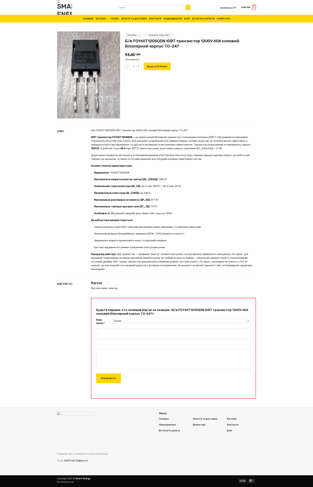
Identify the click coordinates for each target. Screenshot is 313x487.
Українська (226, 8)
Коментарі (223, 18)
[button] (248, 7)
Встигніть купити (203, 18)
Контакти (155, 18)
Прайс (115, 18)
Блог (187, 18)
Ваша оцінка (100, 321)
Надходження (173, 18)
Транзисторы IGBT (159, 35)
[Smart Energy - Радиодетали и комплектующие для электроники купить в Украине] (84, 7)
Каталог (101, 18)
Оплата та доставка (134, 18)
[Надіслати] (188, 7)
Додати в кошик (157, 66)
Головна (88, 18)
